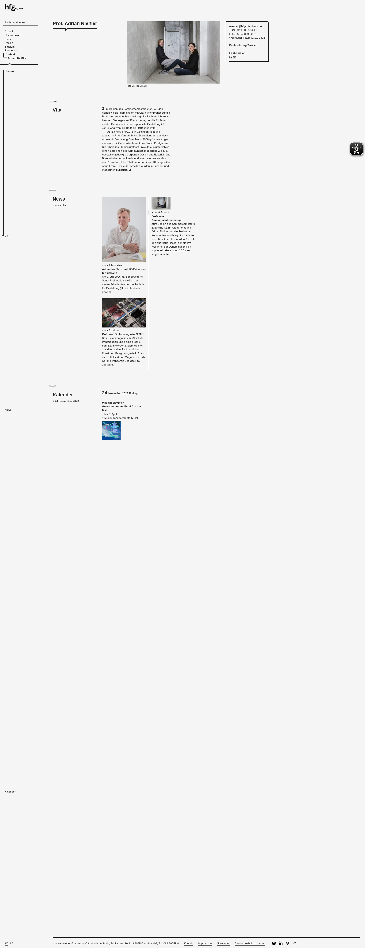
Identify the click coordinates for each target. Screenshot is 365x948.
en (11, 942)
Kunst (232, 56)
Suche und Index (15, 22)
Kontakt (188, 943)
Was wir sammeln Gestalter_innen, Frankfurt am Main (121, 406)
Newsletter (223, 943)
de (6, 942)
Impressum (205, 943)
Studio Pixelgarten (157, 143)
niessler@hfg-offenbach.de (245, 26)
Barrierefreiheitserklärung (250, 943)
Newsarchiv (60, 205)
